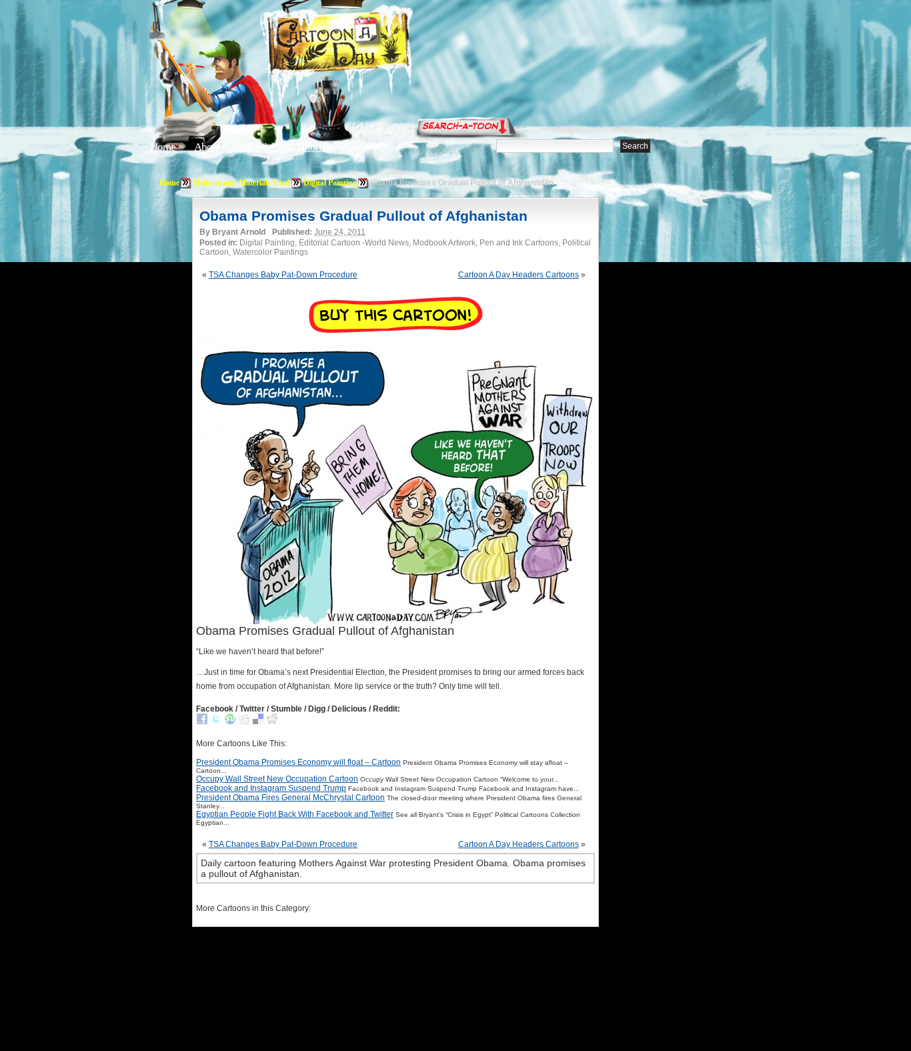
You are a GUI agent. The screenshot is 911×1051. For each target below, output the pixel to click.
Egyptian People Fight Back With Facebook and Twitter (294, 814)
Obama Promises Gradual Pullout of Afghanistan (363, 215)
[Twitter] (216, 721)
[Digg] (244, 721)
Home (162, 147)
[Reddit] (272, 721)
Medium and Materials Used (241, 182)
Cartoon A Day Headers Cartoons (518, 274)
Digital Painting (330, 182)
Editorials (258, 147)
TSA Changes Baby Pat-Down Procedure (283, 274)
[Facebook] (202, 721)
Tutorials (315, 147)
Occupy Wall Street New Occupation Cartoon (277, 779)
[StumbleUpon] (230, 721)
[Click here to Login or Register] (677, 123)
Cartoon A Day (371, 44)
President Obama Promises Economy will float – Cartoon (298, 762)
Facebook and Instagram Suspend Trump (271, 788)
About (207, 147)
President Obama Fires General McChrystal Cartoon (290, 797)
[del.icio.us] (258, 721)
